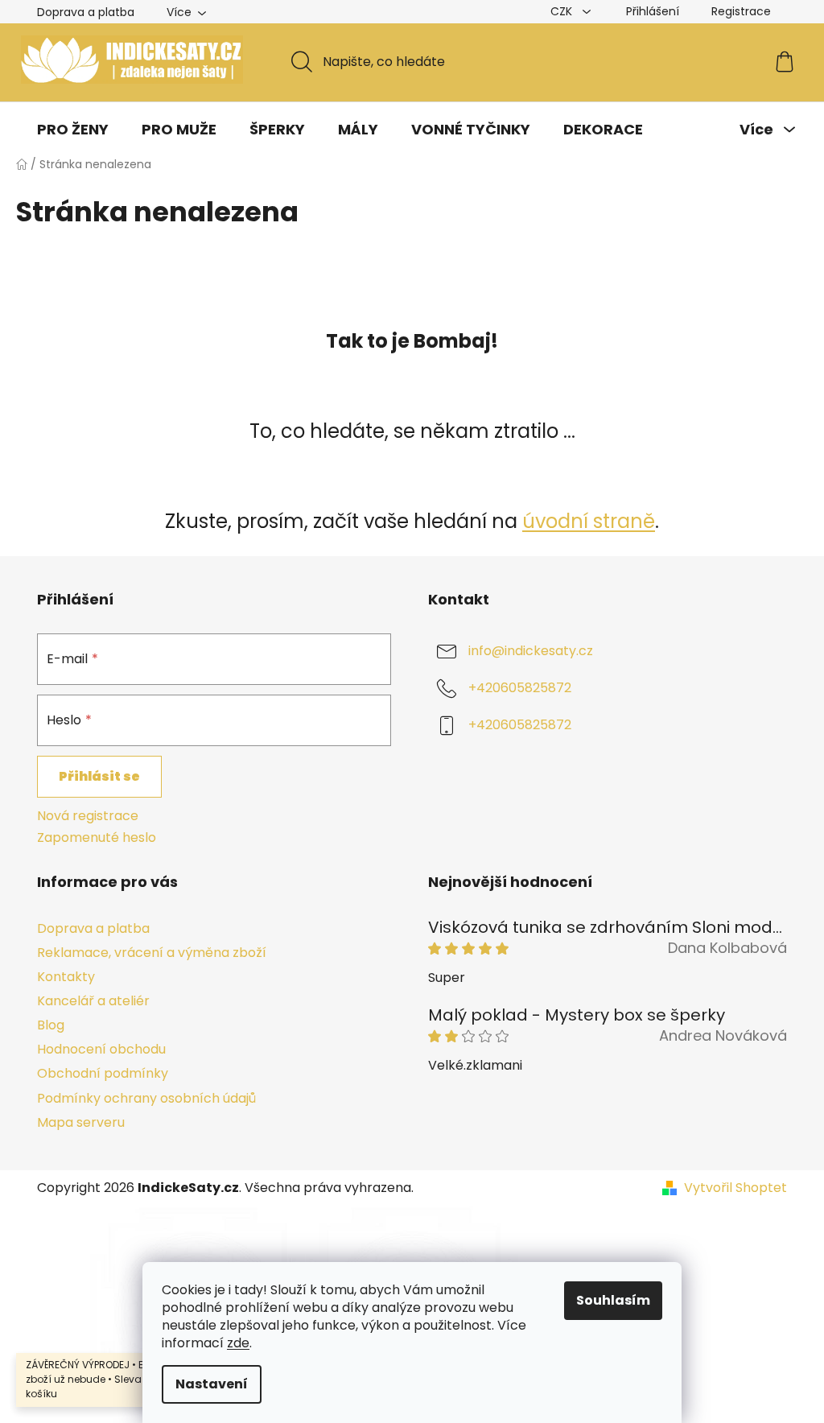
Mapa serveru (81, 1122)
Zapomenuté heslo (96, 838)
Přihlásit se (99, 776)
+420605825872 (519, 688)
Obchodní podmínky (102, 1073)
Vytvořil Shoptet (735, 1188)
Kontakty (66, 976)
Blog (50, 1025)
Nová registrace (87, 816)
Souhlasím (613, 1300)
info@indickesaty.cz (530, 651)
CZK (562, 11)
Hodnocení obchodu (101, 1049)
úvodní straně (588, 521)
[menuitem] (73, 129)
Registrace (741, 11)
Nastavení (211, 1384)
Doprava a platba (85, 12)
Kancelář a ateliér (93, 1001)
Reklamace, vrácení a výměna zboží (151, 952)
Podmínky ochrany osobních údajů (146, 1098)
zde (238, 1343)
